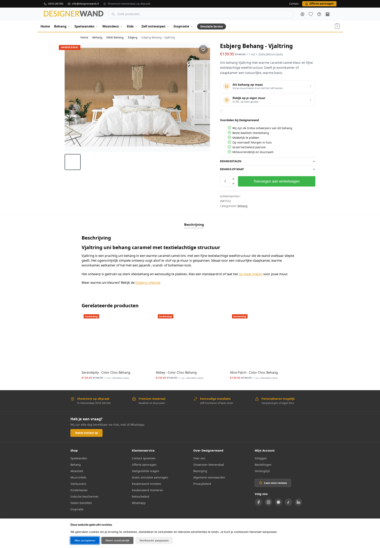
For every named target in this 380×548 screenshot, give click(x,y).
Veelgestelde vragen (145, 471)
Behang (97, 37)
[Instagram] (268, 502)
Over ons (199, 458)
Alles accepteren (84, 540)
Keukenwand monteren (147, 490)
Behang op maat (232, 169)
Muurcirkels (78, 477)
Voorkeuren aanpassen (154, 540)
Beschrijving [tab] (194, 224)
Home (84, 37)
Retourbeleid (140, 496)
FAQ (319, 14)
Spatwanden (78, 458)
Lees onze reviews (275, 482)
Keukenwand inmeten (146, 484)
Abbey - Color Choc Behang (176, 372)
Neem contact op (86, 433)
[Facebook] (258, 502)
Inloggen (261, 458)
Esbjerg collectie (147, 282)
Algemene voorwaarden (209, 477)
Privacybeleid (202, 484)
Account (302, 14)
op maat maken (251, 274)
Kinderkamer (79, 490)
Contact (294, 3)
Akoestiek (76, 471)
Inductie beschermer (84, 496)
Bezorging (200, 471)
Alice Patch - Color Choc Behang (254, 372)
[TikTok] (288, 502)
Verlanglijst (262, 471)
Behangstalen (230, 161)
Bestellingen (263, 464)
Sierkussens (78, 484)
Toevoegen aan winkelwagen (277, 181)
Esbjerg (132, 37)
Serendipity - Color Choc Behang (106, 372)
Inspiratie (76, 509)
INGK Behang (114, 37)
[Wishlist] (144, 318)
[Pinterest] (278, 502)
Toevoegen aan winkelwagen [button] (116, 386)
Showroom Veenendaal (208, 464)
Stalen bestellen (81, 503)
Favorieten (311, 14)
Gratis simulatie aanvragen (150, 477)
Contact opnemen (144, 458)
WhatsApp (139, 503)
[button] (337, 26)
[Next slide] (203, 97)
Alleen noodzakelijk (117, 540)
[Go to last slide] (71, 97)
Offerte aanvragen (144, 464)
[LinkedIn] (298, 502)
